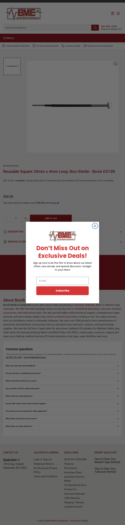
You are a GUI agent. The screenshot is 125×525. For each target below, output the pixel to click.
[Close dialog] (95, 226)
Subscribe (62, 291)
